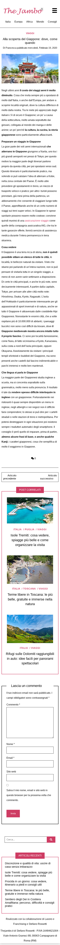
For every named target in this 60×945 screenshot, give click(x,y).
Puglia (29, 529)
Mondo (40, 21)
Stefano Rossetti (38, 924)
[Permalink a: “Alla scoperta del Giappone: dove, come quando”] (30, 68)
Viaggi (30, 33)
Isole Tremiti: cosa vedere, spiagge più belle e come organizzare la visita (30, 540)
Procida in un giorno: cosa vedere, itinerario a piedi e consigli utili (26, 883)
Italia (8, 21)
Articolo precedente (9, 477)
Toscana (29, 588)
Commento (13, 704)
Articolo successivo (48, 477)
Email (10, 758)
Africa (29, 21)
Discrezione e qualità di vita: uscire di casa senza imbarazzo (27, 865)
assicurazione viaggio (37, 220)
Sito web (11, 771)
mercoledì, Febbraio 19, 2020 (42, 48)
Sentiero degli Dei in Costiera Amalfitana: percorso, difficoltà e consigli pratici (29, 902)
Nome (10, 744)
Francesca (11, 48)
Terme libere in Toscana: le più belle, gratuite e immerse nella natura (30, 599)
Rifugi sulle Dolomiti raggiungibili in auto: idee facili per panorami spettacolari (30, 658)
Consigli (52, 21)
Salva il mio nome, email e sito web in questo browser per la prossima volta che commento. (28, 795)
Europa (18, 21)
